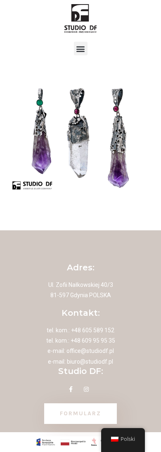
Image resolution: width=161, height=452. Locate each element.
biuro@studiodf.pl (90, 361)
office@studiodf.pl (90, 351)
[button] (81, 48)
